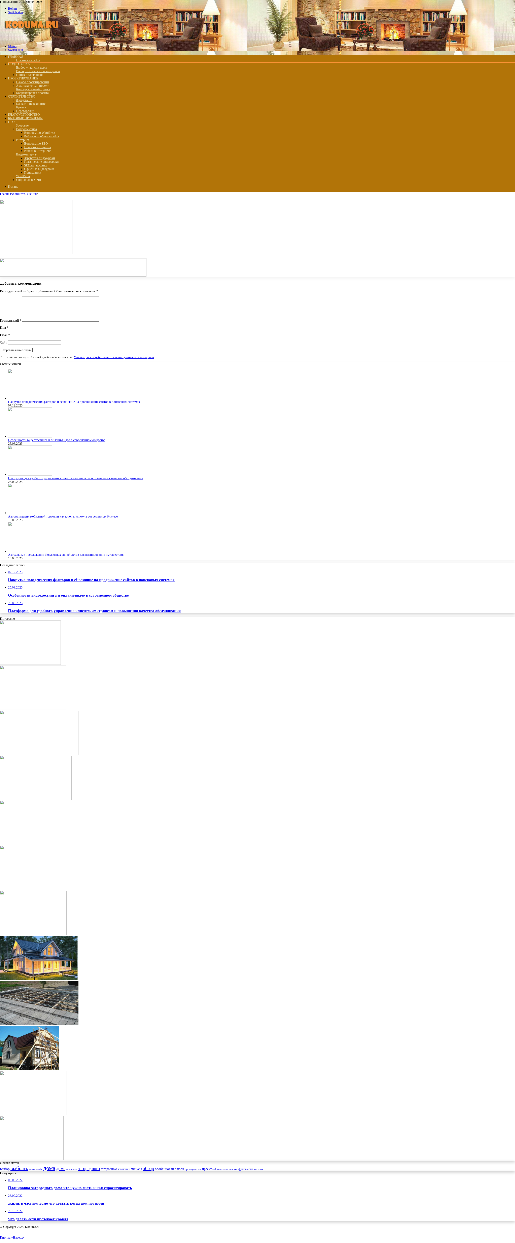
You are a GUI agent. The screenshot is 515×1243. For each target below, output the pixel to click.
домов (69, 1169)
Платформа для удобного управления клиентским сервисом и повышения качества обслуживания (75, 478)
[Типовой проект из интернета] (30, 663)
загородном (109, 1169)
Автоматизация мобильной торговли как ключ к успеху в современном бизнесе (63, 516)
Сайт (3, 342)
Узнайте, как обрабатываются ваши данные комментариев (114, 357)
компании (123, 1169)
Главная (5, 194)
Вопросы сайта (26, 129)
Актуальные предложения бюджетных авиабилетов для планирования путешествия (66, 554)
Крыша (21, 107)
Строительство (21, 96)
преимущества (193, 1169)
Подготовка (19, 64)
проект (207, 1169)
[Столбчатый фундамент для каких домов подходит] (29, 844)
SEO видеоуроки (35, 165)
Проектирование (23, 78)
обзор (148, 1168)
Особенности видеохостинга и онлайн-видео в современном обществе (56, 440)
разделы (224, 1169)
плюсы (179, 1169)
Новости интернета (37, 147)
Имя (4, 327)
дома (49, 1168)
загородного (89, 1168)
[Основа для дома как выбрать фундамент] (39, 753)
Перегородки (25, 111)
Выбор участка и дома (31, 67)
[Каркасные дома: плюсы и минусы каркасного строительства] (39, 979)
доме (60, 1168)
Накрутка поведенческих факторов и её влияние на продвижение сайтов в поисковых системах (74, 401)
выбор (5, 1169)
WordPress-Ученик (24, 194)
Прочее (14, 121)
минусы (136, 1169)
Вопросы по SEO (36, 143)
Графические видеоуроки (41, 161)
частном (258, 1169)
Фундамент (24, 100)
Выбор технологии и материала (38, 71)
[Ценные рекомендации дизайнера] (33, 708)
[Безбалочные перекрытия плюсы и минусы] (39, 1024)
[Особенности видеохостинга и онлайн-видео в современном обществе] (30, 436)
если (75, 1169)
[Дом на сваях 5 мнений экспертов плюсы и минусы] (36, 799)
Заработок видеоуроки (39, 158)
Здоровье (22, 125)
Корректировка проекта (32, 93)
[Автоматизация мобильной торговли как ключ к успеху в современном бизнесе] (30, 512)
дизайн (39, 1169)
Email (5, 335)
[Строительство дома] (32, 39)
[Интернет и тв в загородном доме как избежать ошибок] (33, 1114)
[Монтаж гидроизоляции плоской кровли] (33, 889)
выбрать (19, 1168)
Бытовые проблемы (25, 118)
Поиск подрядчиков (29, 74)
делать (32, 1169)
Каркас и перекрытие (30, 103)
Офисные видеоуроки (39, 169)
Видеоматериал (26, 154)
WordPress (23, 176)
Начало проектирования (32, 82)
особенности (164, 1169)
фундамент (245, 1169)
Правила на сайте (28, 60)
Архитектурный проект (32, 85)
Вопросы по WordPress (39, 132)
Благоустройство (24, 114)
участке (233, 1169)
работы (215, 1169)
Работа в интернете (37, 150)
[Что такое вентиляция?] (33, 934)
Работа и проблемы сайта (41, 136)
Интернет (22, 140)
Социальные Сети (28, 179)
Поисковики (32, 172)
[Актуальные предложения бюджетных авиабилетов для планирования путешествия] (30, 551)
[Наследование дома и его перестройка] (29, 1069)
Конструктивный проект (33, 89)
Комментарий (10, 320)
